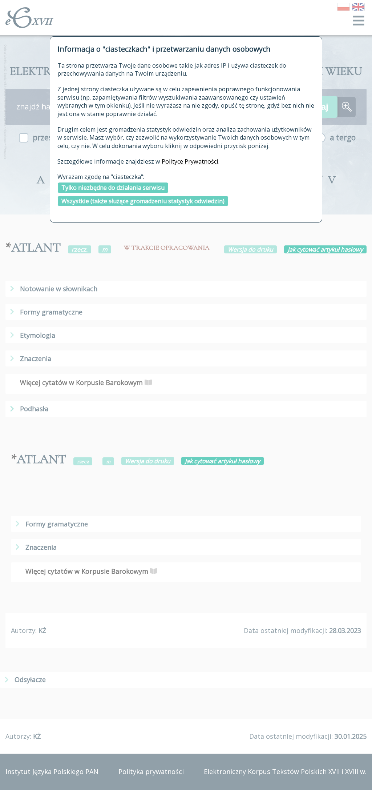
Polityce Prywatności (190, 161)
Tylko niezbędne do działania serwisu (113, 188)
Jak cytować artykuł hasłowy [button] (325, 249)
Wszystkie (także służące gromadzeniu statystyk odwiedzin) (143, 201)
